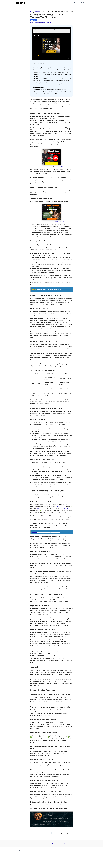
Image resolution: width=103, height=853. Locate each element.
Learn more (36, 32)
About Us (42, 843)
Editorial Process (50, 843)
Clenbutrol (39, 508)
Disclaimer (59, 843)
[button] (28, 3)
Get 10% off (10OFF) (60, 166)
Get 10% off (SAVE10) (60, 55)
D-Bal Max (58, 506)
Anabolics (37, 11)
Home (31, 11)
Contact (65, 843)
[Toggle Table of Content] (68, 58)
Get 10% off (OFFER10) (59, 221)
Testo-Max (65, 508)
